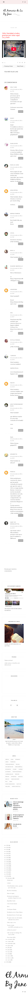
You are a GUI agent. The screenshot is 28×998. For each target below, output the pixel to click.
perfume (7, 776)
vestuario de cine (9, 766)
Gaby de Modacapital (14, 523)
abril (8, 953)
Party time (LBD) (11, 937)
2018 (7, 861)
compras (20, 769)
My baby (15, 769)
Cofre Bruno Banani (12, 903)
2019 (7, 859)
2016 (7, 866)
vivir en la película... (16, 786)
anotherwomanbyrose (16, 405)
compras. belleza (9, 774)
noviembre (10, 939)
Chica (12, 233)
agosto (9, 945)
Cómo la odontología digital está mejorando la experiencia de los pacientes (18, 805)
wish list (7, 779)
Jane (13, 27)
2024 (7, 849)
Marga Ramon (15, 213)
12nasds (13, 355)
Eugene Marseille (16, 266)
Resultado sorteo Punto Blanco (15, 912)
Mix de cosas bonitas (10, 783)
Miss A (12, 250)
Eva (11, 312)
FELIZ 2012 (10, 880)
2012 (7, 874)
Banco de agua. (10, 893)
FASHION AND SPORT (15, 779)
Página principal (9, 660)
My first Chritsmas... (12, 890)
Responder (21, 111)
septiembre (10, 943)
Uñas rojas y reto (11, 922)
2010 (7, 962)
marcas (7, 759)
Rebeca (12, 471)
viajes (10, 781)
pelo (6, 781)
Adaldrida (14, 190)
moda (12, 759)
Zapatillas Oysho (11, 901)
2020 (7, 857)
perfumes (17, 774)
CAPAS (8, 883)
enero (8, 960)
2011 (7, 876)
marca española (18, 766)
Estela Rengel (15, 340)
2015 (7, 868)
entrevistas (13, 776)
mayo (8, 951)
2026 (7, 845)
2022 (7, 853)
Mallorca (7, 786)
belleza (17, 764)
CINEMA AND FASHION (9, 764)
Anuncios (20, 776)
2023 (7, 851)
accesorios (8, 771)
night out (19, 783)
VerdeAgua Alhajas (11, 909)
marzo (9, 955)
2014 (7, 870)
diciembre (9, 878)
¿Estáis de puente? (11, 930)
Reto (8, 906)
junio (8, 949)
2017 (7, 864)
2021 (7, 855)
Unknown (13, 289)
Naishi (12, 382)
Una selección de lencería (17, 825)
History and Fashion (17, 771)
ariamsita (13, 454)
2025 (7, 847)
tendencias (12, 761)
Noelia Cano (14, 165)
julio (8, 947)
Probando (17, 759)
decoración (8, 769)
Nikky (12, 118)
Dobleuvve (14, 143)
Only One (13, 87)
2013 (7, 872)
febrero (9, 958)
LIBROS (6, 761)
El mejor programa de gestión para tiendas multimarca (18, 816)
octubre (9, 941)
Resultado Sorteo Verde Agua (14, 915)
